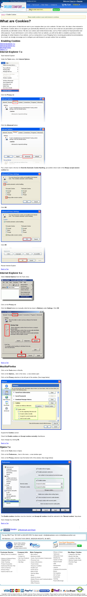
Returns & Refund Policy (8, 558)
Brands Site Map (73, 556)
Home (29, 5)
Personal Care (35, 560)
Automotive (56, 577)
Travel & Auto (35, 564)
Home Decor (34, 569)
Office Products (35, 583)
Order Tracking (5, 562)
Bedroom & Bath (35, 556)
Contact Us (54, 5)
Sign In (72, 1)
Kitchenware (57, 565)
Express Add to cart (6, 571)
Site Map (20, 562)
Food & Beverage (58, 581)
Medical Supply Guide (75, 560)
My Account (35, 5)
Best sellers (34, 554)
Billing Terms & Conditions (8, 554)
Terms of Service (6, 568)
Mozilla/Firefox (5, 48)
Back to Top (4, 269)
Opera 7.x (3, 49)
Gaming (55, 579)
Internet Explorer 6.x (7, 46)
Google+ (13, 529)
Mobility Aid (56, 558)
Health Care (34, 568)
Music (32, 575)
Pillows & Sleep (57, 552)
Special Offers (35, 573)
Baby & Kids (34, 571)
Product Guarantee (6, 564)
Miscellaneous (35, 581)
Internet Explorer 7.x (7, 44)
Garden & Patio (57, 560)
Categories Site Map (74, 554)
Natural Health (57, 561)
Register (80, 1)
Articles (71, 564)
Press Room (21, 560)
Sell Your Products (23, 558)
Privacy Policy (5, 569)
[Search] (56, 9)
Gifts (54, 563)
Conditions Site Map (74, 558)
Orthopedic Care (58, 556)
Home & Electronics (36, 562)
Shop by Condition (36, 566)
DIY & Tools (56, 575)
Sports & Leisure (35, 577)
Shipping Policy (5, 560)
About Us (21, 554)
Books (55, 571)
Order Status (45, 5)
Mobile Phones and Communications (41, 579)
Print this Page (73, 562)
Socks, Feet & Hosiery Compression (41, 558)
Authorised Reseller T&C (8, 566)
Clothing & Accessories (60, 569)
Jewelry (55, 567)
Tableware (56, 554)
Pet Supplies (57, 573)
